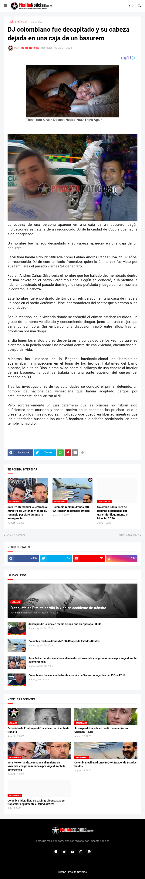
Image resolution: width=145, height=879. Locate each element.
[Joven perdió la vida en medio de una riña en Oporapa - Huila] (17, 628)
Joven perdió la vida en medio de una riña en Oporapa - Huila (65, 624)
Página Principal (17, 21)
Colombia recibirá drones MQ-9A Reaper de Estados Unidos (71, 509)
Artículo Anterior (15, 535)
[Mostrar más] (82, 452)
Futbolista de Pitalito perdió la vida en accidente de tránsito (38, 730)
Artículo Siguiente (129, 535)
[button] (5, 6)
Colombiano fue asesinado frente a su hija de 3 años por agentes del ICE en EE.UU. (78, 675)
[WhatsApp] (60, 452)
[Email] (75, 452)
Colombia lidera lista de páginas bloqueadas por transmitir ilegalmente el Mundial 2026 (112, 512)
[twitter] (64, 852)
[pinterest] (89, 852)
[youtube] (72, 852)
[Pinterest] (68, 452)
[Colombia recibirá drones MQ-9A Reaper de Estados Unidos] (17, 645)
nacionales (36, 21)
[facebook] (56, 852)
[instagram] (81, 852)
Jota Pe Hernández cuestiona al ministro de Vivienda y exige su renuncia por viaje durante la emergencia (28, 512)
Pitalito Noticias (77, 872)
